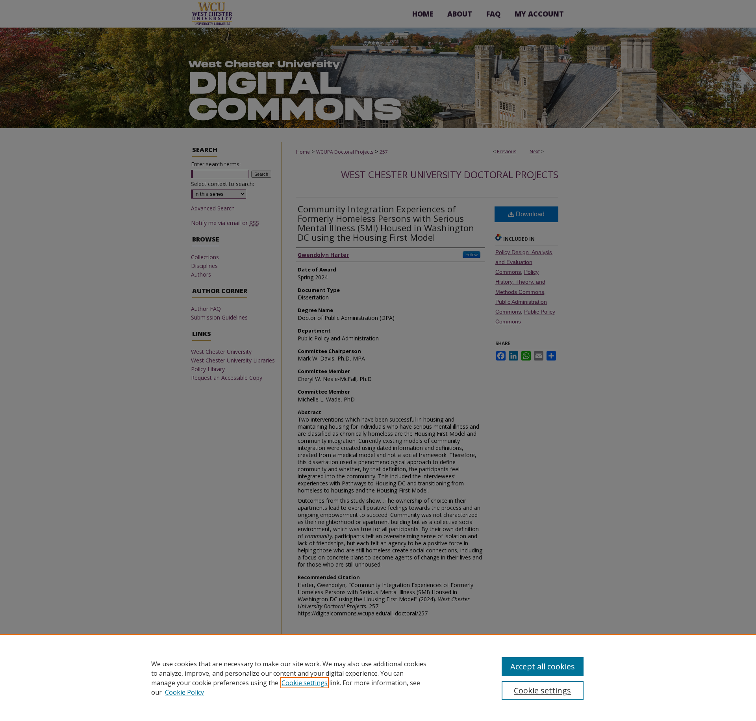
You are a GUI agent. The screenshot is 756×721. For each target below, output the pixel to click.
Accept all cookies (542, 666)
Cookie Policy (184, 692)
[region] (378, 677)
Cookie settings (305, 682)
